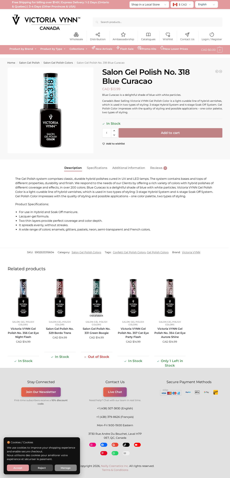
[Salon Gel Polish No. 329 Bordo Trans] (60, 298)
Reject (42, 467)
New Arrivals (104, 49)
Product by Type (51, 49)
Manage (66, 467)
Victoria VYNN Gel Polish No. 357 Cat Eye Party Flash (133, 333)
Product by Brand (21, 49)
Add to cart (170, 133)
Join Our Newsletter (41, 392)
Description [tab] (73, 168)
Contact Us (187, 39)
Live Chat (115, 392)
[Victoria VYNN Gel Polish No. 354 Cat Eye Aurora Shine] (169, 298)
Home (11, 62)
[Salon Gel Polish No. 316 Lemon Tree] (220, 71)
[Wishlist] (33, 282)
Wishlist (168, 39)
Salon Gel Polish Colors (58, 62)
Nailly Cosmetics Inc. (115, 466)
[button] (211, 49)
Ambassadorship (123, 39)
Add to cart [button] (23, 349)
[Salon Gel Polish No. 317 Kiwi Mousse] (217, 71)
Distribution (97, 39)
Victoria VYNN (191, 252)
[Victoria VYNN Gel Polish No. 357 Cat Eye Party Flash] (133, 298)
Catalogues (148, 39)
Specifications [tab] (97, 168)
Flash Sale (127, 49)
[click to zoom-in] (51, 110)
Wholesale (76, 39)
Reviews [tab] (158, 168)
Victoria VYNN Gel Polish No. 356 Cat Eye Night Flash (23, 333)
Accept (17, 467)
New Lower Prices (176, 49)
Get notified (96, 345)
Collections (76, 49)
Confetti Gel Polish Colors (129, 252)
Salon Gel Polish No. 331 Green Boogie (96, 331)
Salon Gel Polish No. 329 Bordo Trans (60, 331)
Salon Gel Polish (29, 62)
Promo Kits (149, 49)
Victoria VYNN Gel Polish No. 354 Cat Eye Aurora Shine (169, 333)
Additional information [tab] (128, 168)
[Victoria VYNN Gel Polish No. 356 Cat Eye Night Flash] (23, 298)
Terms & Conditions (115, 470)
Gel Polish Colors (158, 252)
